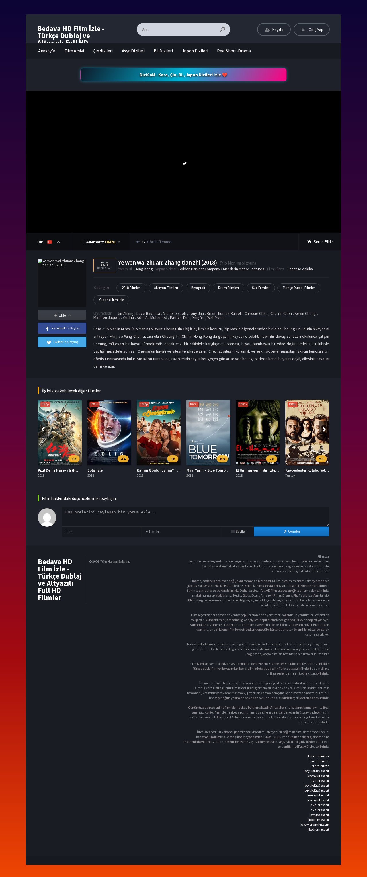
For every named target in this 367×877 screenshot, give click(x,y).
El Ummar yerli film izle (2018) (261, 470)
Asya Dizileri (133, 51)
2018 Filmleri (131, 287)
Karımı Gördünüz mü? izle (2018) (164, 470)
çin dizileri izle (319, 761)
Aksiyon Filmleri (166, 287)
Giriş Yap (315, 29)
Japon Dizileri (195, 51)
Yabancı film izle (111, 299)
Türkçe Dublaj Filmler (299, 287)
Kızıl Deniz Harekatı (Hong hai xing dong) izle (76, 470)
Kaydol (278, 29)
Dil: (40, 242)
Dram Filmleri (228, 287)
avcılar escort (320, 780)
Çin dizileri (102, 51)
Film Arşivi (74, 51)
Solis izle (95, 470)
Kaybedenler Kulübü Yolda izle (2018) (316, 470)
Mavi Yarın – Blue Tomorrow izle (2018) (218, 470)
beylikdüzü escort (317, 771)
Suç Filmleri (261, 287)
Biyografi (198, 287)
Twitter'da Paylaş (65, 342)
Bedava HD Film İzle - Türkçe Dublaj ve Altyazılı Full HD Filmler (70, 39)
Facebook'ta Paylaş (66, 328)
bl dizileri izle (320, 766)
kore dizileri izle (318, 756)
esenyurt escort (318, 776)
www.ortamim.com (315, 824)
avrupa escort (319, 814)
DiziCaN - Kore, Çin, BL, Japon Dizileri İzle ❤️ (183, 74)
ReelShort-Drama (234, 51)
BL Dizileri (163, 51)
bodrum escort (319, 819)
